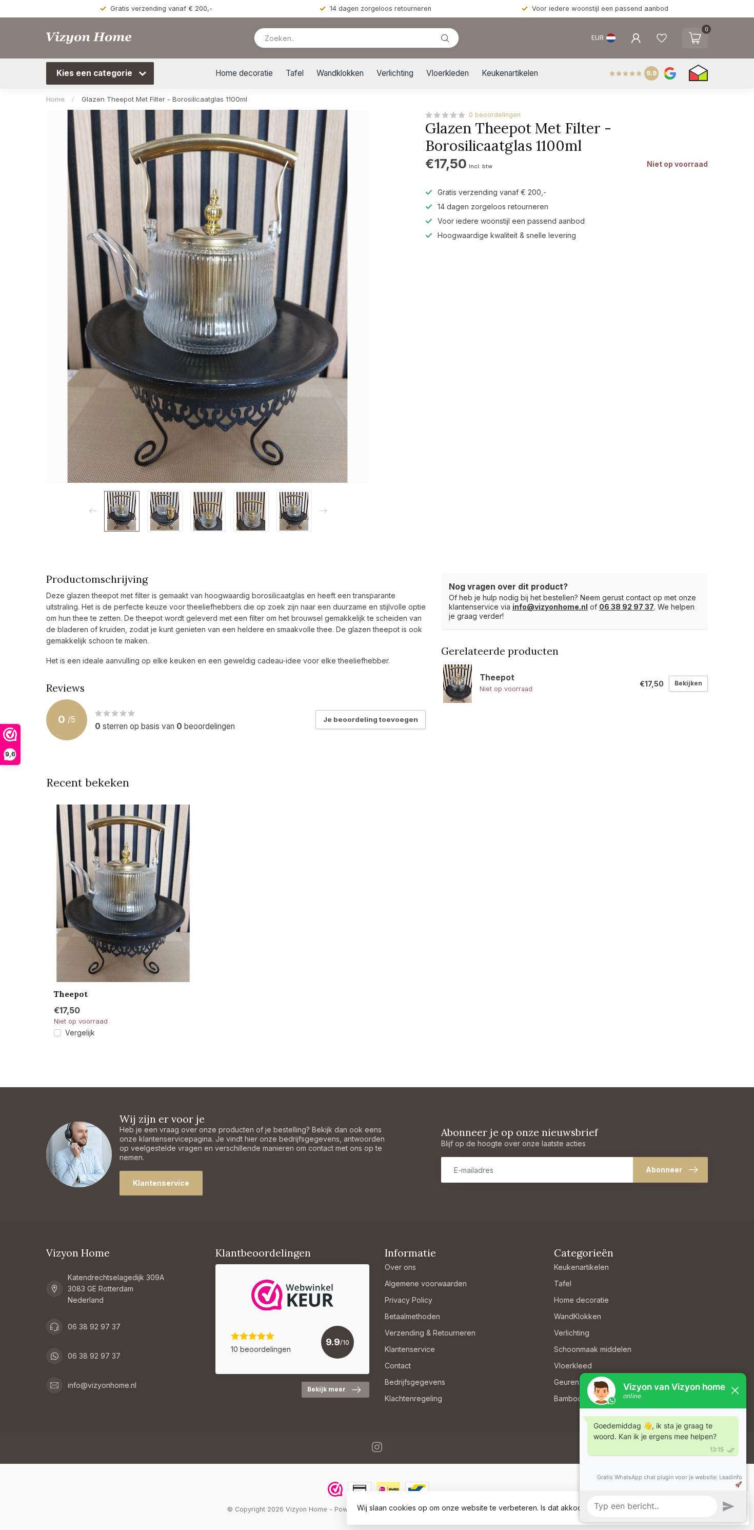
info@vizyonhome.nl (550, 606)
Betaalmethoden (412, 1316)
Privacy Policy (408, 1300)
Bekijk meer (326, 1389)
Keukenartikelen (510, 73)
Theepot (71, 994)
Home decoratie (244, 73)
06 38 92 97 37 (626, 606)
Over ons (400, 1267)
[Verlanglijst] (662, 38)
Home (55, 99)
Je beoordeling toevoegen (370, 719)
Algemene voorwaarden (426, 1283)
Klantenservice (161, 1183)
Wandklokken (340, 73)
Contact (398, 1365)
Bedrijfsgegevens (415, 1382)
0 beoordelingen (495, 115)
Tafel (295, 73)
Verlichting (394, 73)
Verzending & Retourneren (430, 1332)
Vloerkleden (447, 73)
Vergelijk (80, 1032)
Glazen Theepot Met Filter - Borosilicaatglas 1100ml (164, 99)
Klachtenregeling (413, 1398)
